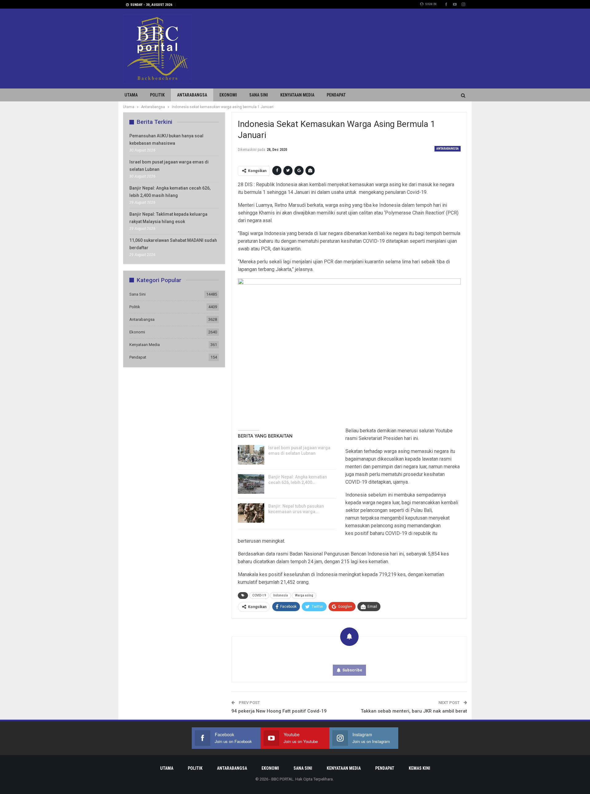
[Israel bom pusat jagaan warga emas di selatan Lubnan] (251, 455)
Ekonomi (228, 94)
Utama (131, 94)
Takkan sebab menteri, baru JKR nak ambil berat (414, 711)
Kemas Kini (419, 768)
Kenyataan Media (297, 94)
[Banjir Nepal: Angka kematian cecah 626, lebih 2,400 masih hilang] (251, 484)
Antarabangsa (192, 94)
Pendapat (336, 94)
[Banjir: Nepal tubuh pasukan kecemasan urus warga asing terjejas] (251, 513)
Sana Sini (258, 94)
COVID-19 (259, 595)
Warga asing (304, 595)
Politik (157, 94)
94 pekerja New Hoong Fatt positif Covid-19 (279, 711)
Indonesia (280, 595)
